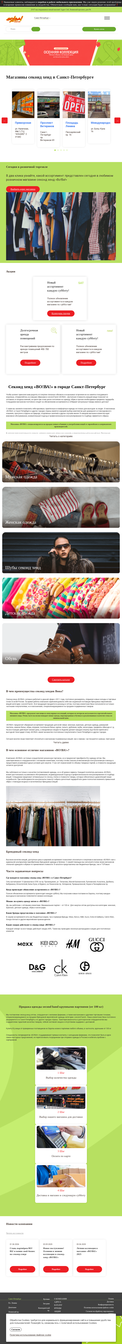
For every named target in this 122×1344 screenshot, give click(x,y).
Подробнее (30, 362)
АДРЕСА (57, 1302)
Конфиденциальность (106, 1305)
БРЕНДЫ (57, 1308)
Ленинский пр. (13, 1312)
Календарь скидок (61, 313)
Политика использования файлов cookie (99, 1308)
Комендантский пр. (44, 1309)
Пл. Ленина (12, 1303)
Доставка (110, 1302)
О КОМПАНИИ (60, 1299)
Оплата (111, 1299)
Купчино (46, 1299)
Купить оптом (99, 29)
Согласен (15, 1329)
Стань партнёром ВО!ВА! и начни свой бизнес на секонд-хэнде (22, 1250)
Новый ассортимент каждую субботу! (58, 286)
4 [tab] (64, 150)
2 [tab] (58, 150)
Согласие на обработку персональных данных (100, 1312)
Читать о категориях (61, 436)
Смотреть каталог (61, 679)
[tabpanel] (23, 116)
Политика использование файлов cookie (30, 1335)
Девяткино (12, 1307)
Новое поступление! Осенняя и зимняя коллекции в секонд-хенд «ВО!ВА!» (54, 1250)
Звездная (46, 1304)
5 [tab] (67, 150)
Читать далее (61, 742)
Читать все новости (15, 1233)
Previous (5, 120)
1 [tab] (55, 150)
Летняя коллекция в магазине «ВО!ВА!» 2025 (87, 1250)
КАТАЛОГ (58, 1305)
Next (117, 120)
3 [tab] (61, 150)
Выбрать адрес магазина (23, 189)
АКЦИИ (57, 1311)
